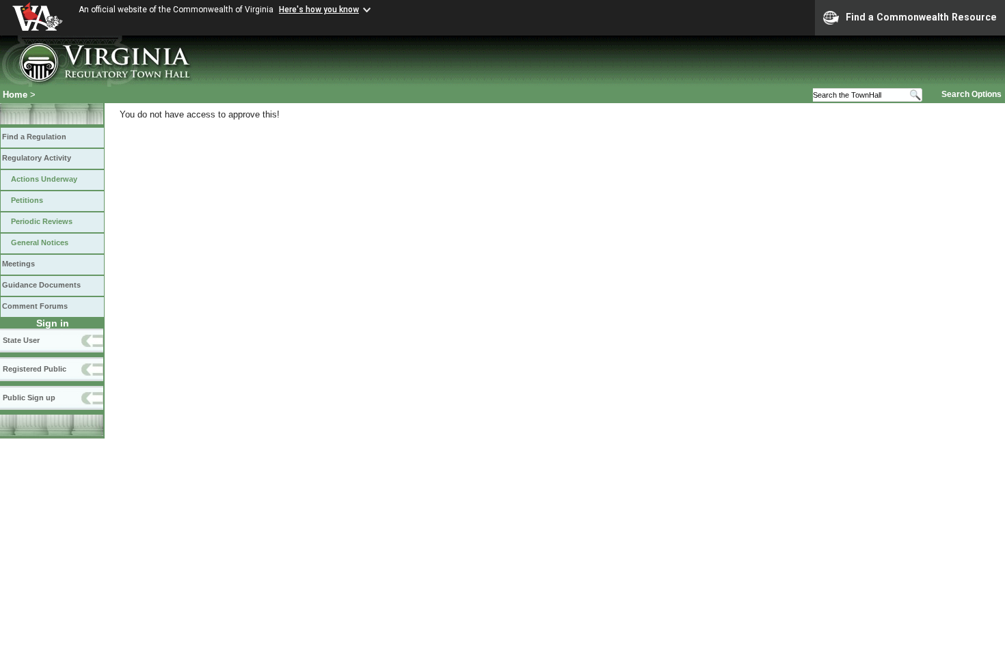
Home (15, 94)
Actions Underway (44, 179)
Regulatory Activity (36, 158)
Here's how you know (319, 9)
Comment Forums (35, 306)
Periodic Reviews (41, 221)
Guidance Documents (41, 285)
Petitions (27, 200)
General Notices (39, 242)
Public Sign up (29, 397)
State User (21, 340)
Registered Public (34, 369)
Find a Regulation (34, 137)
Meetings (18, 264)
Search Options (971, 94)
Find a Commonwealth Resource (921, 17)
